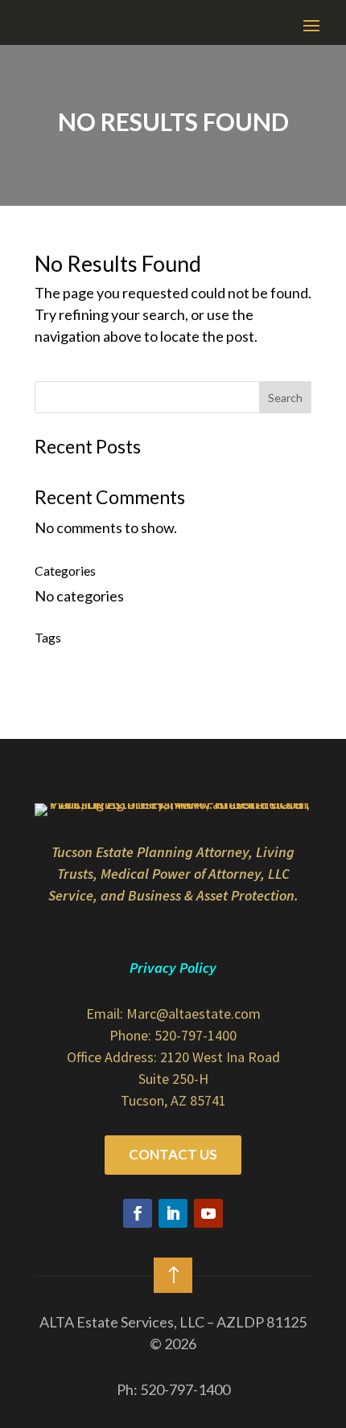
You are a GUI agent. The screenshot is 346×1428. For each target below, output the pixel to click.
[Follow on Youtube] (208, 1213)
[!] (173, 1298)
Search (285, 397)
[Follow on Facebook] (137, 1213)
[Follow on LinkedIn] (173, 1213)
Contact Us (173, 1154)
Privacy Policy (173, 967)
